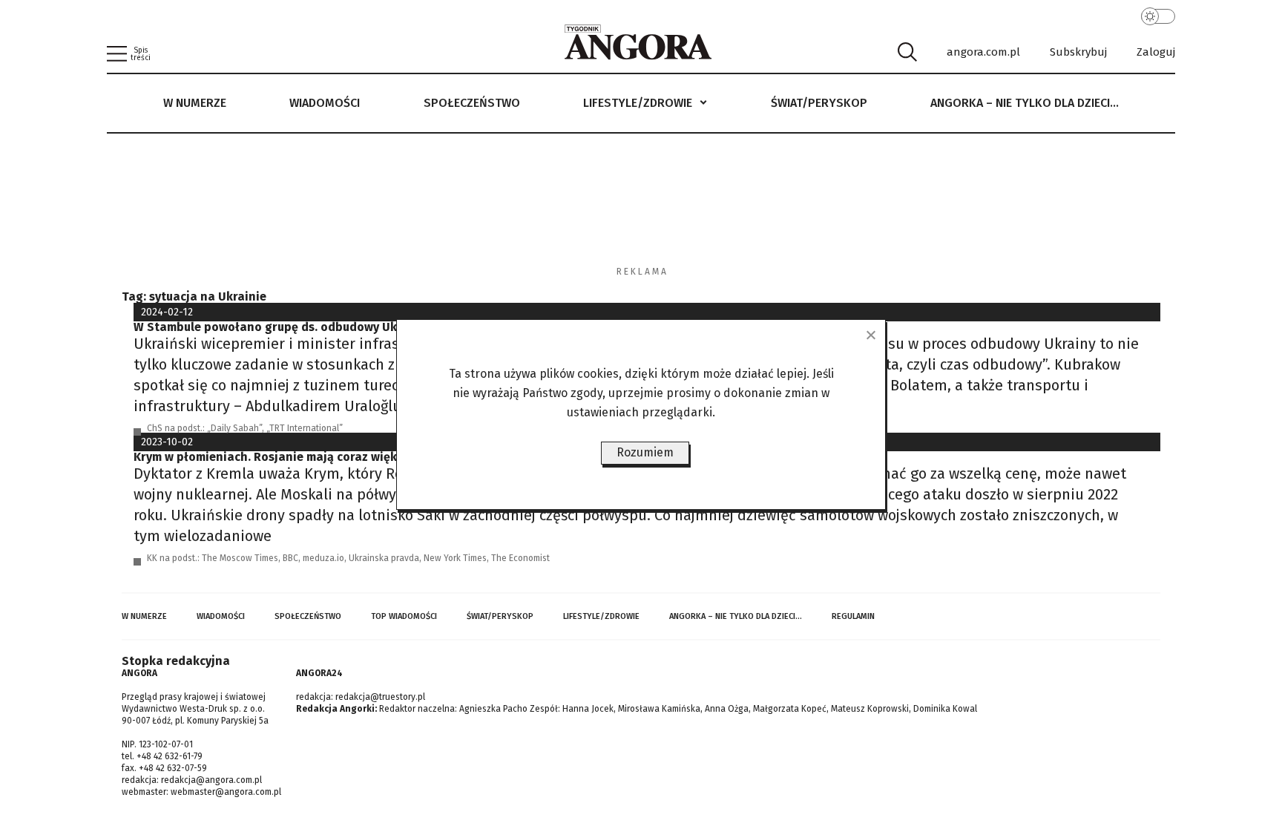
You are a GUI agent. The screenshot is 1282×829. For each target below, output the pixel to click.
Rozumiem (645, 452)
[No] (870, 334)
